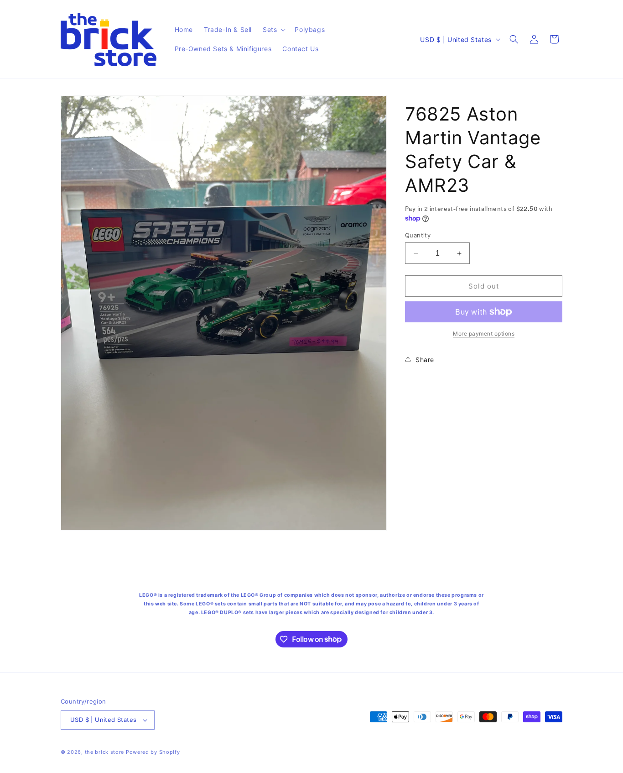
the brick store (105, 752)
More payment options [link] (483, 333)
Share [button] (424, 359)
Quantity (418, 235)
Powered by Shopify (153, 752)
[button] (273, 29)
